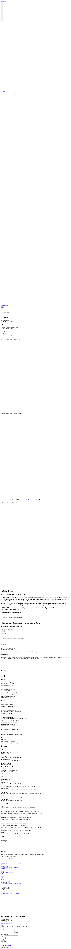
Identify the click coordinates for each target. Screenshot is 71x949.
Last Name (17, 932)
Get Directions (4, 660)
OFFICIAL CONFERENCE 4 (6, 947)
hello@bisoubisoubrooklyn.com (14, 883)
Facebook (8, 858)
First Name (17, 931)
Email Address (4, 629)
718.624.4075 (4, 883)
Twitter (12, 858)
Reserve (7, 91)
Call (2, 91)
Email (4, 91)
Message (3, 939)
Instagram (3, 858)
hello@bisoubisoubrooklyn (6, 923)
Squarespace (9, 945)
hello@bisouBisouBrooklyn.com (35, 499)
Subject (3, 936)
